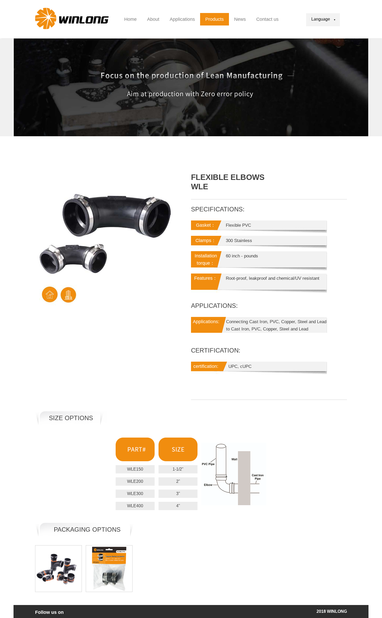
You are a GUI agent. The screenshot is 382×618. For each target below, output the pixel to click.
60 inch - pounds (242, 255)
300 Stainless (239, 240)
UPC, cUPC (239, 366)
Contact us (267, 19)
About (153, 19)
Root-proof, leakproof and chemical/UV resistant (272, 278)
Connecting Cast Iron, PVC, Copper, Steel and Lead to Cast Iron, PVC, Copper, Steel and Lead (276, 325)
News (240, 19)
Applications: (206, 321)
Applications (182, 19)
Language (320, 19)
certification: (205, 366)
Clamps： (205, 240)
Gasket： (205, 225)
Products (214, 19)
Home (130, 19)
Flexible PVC (238, 225)
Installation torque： (206, 259)
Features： (205, 278)
